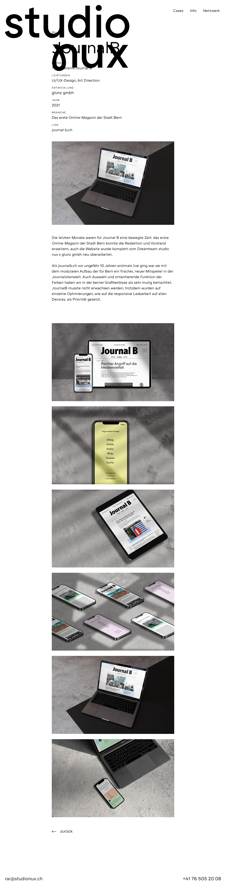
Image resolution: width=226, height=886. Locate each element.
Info (193, 10)
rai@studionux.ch (24, 878)
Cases (178, 10)
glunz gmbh (63, 92)
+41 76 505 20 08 (202, 878)
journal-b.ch (62, 130)
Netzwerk (211, 10)
